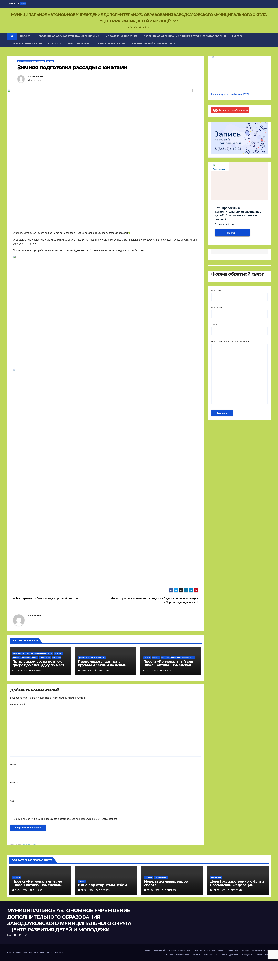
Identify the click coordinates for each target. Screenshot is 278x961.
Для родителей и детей (26, 43)
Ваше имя (216, 290)
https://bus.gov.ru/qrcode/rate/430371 (230, 94)
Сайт (12, 801)
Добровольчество (21, 653)
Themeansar (58, 952)
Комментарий (18, 704)
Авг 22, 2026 (219, 890)
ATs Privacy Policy (29, 844)
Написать (232, 233)
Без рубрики (216, 877)
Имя (13, 764)
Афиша (147, 658)
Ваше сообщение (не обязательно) (230, 341)
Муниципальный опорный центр (153, 43)
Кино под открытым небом (102, 885)
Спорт (34, 658)
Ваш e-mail (217, 307)
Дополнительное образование (31, 61)
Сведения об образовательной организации (69, 36)
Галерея (237, 36)
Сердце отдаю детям (111, 43)
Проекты (165, 658)
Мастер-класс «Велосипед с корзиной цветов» (47, 598)
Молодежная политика (121, 36)
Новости (26, 36)
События (26, 658)
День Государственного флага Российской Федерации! (237, 883)
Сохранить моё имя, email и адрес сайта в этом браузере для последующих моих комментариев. (66, 819)
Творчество (45, 658)
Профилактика (161, 877)
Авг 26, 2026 (21, 890)
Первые (50, 61)
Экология (56, 658)
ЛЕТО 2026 (58, 653)
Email (14, 782)
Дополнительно (79, 43)
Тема (214, 324)
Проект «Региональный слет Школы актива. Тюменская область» (38, 885)
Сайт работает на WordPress (20, 952)
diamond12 (37, 76)
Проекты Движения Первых (182, 658)
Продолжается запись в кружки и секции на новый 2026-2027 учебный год (102, 665)
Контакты (55, 43)
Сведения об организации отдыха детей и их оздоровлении (185, 36)
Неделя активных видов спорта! (166, 883)
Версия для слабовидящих (233, 110)
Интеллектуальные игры (41, 653)
